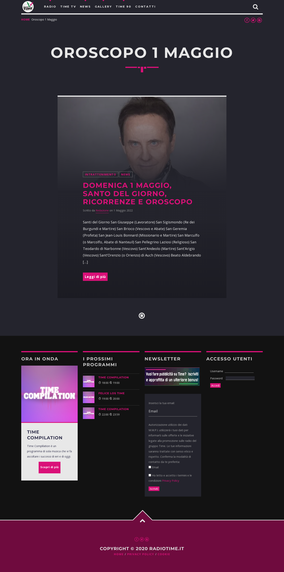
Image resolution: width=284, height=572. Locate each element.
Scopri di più (49, 467)
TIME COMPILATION (113, 377)
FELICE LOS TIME (111, 393)
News (125, 174)
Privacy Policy (170, 480)
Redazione (102, 210)
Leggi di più (95, 276)
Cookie (164, 554)
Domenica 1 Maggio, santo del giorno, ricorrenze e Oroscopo (138, 193)
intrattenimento (100, 174)
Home (25, 19)
